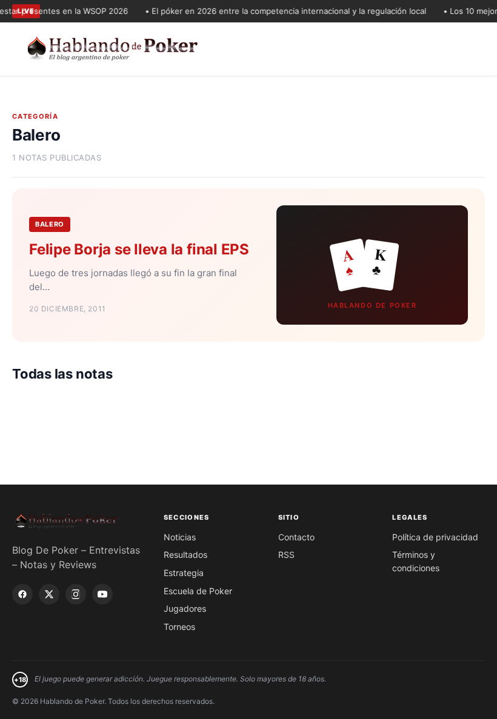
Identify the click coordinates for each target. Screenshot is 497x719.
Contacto (296, 537)
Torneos (179, 626)
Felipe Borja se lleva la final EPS (139, 249)
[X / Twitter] (49, 594)
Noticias (180, 537)
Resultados (185, 554)
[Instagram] (75, 594)
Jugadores (185, 608)
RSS (286, 554)
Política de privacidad (435, 537)
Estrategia (184, 573)
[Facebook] (22, 594)
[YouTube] (102, 594)
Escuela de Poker (198, 591)
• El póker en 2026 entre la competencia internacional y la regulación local (280, 11)
